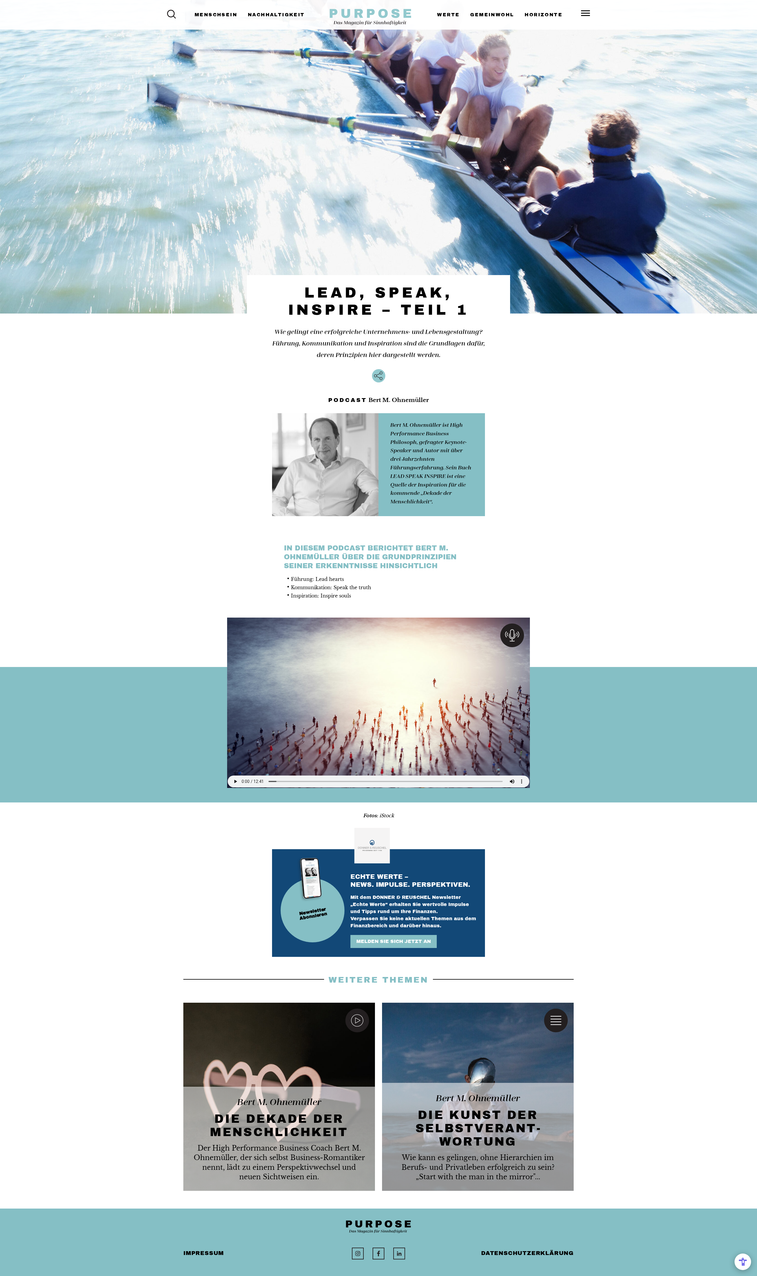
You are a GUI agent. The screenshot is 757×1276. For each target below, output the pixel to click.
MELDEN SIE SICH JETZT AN (393, 941)
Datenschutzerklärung (527, 1253)
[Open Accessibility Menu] (743, 1262)
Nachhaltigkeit (276, 14)
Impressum (203, 1253)
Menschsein (216, 14)
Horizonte (543, 14)
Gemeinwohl (492, 14)
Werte (448, 14)
